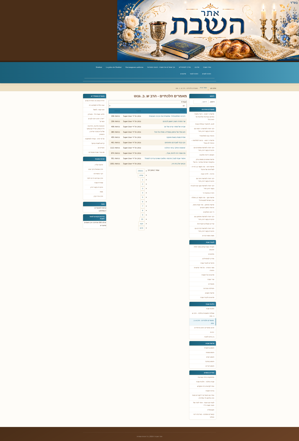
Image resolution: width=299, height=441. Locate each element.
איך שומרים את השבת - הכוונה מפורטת (161, 67)
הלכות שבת (210, 309)
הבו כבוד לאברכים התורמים (175, 142)
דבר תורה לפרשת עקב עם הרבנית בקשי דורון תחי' (202, 187)
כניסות (117, 111)
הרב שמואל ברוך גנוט (95, 169)
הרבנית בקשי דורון (96, 187)
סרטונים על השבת (208, 275)
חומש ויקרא (210, 357)
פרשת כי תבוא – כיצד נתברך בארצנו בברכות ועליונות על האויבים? (204, 116)
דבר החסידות (98, 174)
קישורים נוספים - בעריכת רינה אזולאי (203, 415)
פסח (101, 192)
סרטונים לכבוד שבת (207, 297)
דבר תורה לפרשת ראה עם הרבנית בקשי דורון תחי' (205, 180)
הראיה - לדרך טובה (207, 174)
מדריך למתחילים (185, 67)
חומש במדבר (209, 361)
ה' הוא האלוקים (208, 212)
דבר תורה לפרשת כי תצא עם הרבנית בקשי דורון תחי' (204, 130)
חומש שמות (210, 352)
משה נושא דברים (208, 236)
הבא (141, 224)
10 (142, 219)
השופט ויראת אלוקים (207, 155)
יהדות (212, 332)
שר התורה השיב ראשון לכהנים (174, 121)
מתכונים (211, 254)
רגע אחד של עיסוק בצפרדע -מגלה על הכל (169, 132)
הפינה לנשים (206, 74)
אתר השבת (207, 67)
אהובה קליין (99, 165)
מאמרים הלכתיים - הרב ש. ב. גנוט (203, 322)
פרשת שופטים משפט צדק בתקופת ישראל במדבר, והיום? (203, 161)
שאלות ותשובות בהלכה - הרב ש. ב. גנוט (203, 314)
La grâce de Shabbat (113, 67)
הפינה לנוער (194, 74)
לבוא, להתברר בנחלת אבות (204, 124)
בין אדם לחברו (209, 337)
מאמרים (211, 284)
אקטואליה (210, 410)
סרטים (197, 67)
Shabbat (99, 67)
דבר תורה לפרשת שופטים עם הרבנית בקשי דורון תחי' (204, 149)
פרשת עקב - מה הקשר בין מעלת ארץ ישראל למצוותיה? (203, 199)
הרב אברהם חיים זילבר (95, 178)
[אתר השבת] (149, 30)
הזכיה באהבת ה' (208, 193)
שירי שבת (211, 279)
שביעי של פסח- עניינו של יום (174, 127)
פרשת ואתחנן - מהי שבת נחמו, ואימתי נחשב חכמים (203, 206)
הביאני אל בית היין (178, 164)
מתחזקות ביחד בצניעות (206, 377)
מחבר (138, 111)
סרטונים (183, 74)
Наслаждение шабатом (134, 67)
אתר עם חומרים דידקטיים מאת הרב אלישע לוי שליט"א (203, 396)
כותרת (182, 111)
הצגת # (184, 102)
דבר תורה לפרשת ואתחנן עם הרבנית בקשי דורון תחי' (204, 218)
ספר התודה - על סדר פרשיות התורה (204, 269)
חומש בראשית (209, 348)
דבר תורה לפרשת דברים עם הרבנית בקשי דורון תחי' (204, 230)
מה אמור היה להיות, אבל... (175, 153)
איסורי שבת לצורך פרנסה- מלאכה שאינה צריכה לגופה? (165, 158)
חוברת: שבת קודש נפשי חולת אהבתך (204, 248)
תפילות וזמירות (208, 288)
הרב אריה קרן (98, 196)
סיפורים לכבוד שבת (207, 263)
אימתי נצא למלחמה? (206, 136)
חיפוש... (212, 102)
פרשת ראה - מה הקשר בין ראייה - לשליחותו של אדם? (202, 168)
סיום (141, 228)
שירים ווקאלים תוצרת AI (205, 224)
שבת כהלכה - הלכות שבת (205, 382)
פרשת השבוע (209, 293)
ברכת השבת (210, 391)
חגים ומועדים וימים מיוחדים (204, 328)
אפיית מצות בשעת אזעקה (176, 137)
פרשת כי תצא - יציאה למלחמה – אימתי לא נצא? (202, 142)
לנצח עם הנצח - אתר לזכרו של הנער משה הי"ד (203, 404)
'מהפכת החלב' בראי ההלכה (175, 148)
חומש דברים (210, 366)
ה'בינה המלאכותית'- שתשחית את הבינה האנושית (167, 116)
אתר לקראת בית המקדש (205, 386)
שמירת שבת (98, 183)
